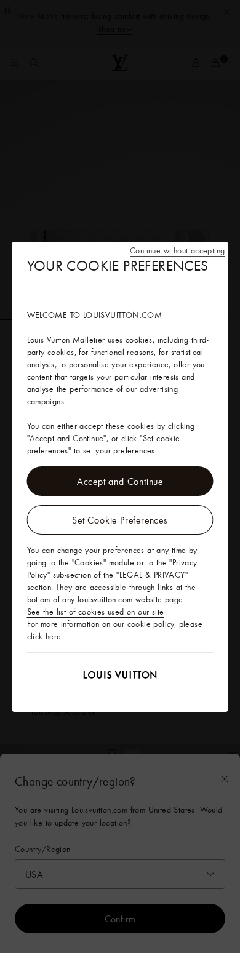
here (54, 636)
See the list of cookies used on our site (95, 611)
